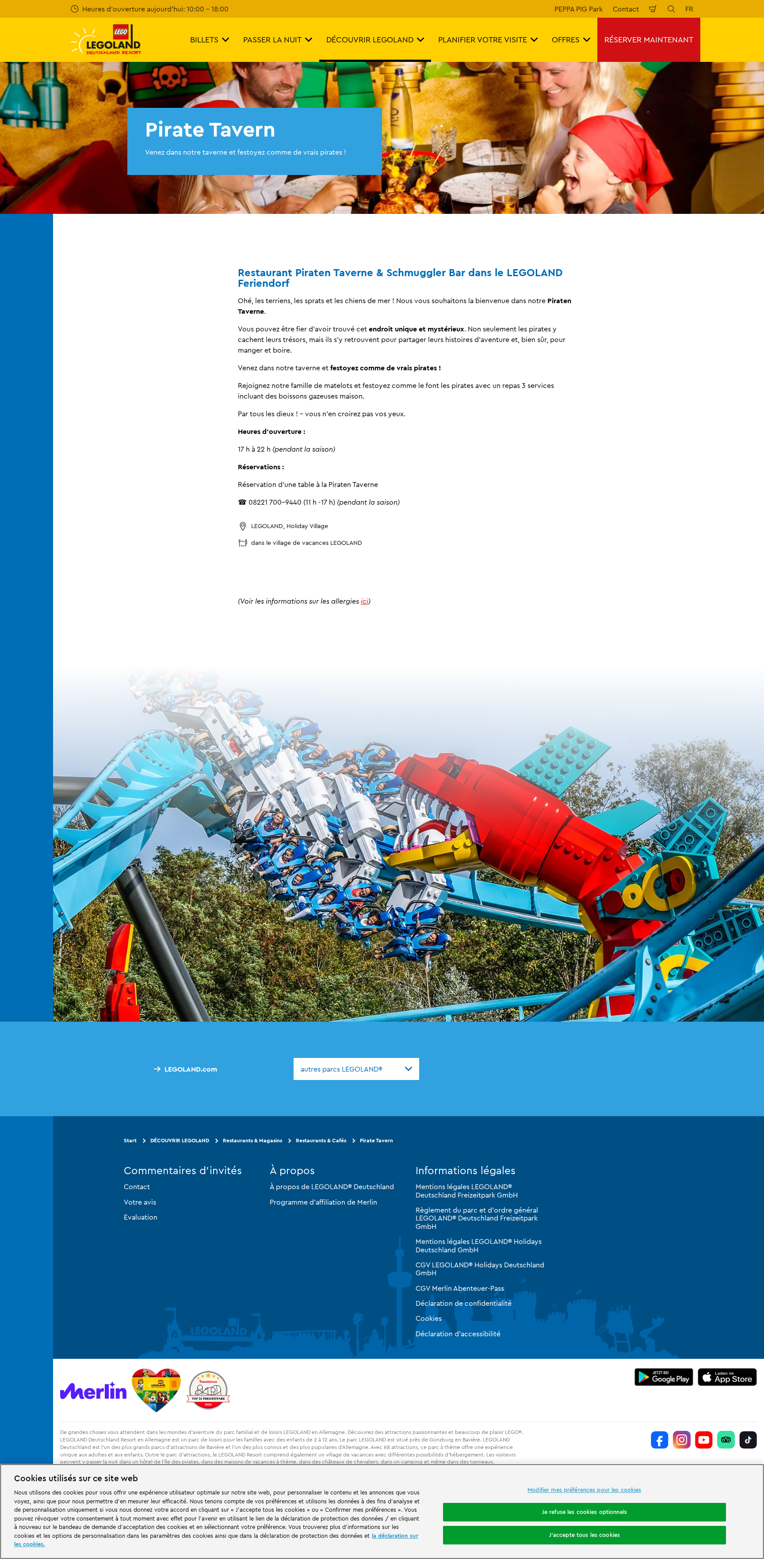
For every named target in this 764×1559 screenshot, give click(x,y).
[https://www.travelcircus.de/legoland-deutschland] (208, 1390)
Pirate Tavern (376, 1140)
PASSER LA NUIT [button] (272, 39)
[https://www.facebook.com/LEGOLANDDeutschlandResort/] (659, 1440)
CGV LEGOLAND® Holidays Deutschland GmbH (480, 1268)
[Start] (156, 1390)
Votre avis (140, 1202)
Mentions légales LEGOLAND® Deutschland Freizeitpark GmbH (467, 1190)
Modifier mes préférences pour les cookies (584, 1489)
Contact (626, 8)
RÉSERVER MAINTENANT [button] (648, 39)
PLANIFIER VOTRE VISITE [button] (482, 39)
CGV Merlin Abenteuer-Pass (460, 1288)
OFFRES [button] (566, 39)
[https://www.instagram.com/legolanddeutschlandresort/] (682, 1440)
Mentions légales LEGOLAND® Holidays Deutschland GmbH (479, 1245)
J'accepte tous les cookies (584, 1534)
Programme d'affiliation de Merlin (323, 1202)
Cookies (429, 1318)
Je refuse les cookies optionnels (584, 1511)
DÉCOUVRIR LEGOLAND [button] (369, 39)
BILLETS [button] (204, 39)
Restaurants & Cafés (321, 1140)
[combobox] (356, 1069)
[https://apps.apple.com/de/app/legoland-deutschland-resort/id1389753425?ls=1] (727, 1377)
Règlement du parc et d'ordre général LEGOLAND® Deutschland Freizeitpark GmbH (477, 1218)
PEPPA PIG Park (578, 8)
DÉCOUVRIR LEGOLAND (179, 1140)
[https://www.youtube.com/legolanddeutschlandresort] (704, 1440)
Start (130, 1140)
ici (364, 601)
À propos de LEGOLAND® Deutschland (332, 1186)
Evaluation (140, 1217)
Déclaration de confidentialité (464, 1303)
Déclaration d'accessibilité (458, 1333)
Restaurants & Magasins (252, 1140)
